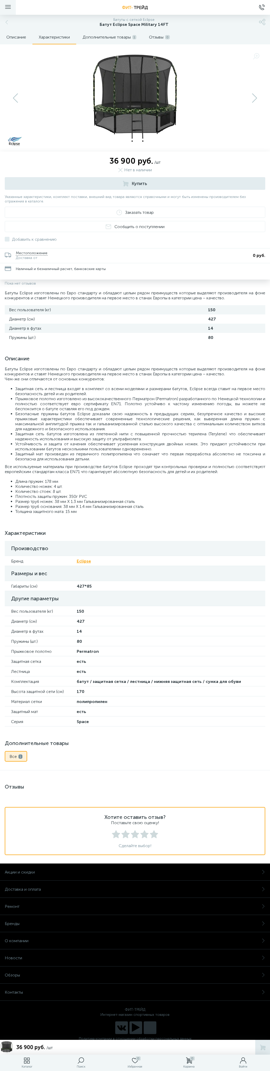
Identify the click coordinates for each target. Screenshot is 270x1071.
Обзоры (12, 975)
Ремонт (12, 906)
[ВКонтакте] (121, 1027)
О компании (16, 940)
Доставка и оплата (23, 889)
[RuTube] (135, 1027)
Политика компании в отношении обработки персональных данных (135, 1039)
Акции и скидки (20, 872)
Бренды (12, 923)
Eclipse (84, 561)
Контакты (14, 992)
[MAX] (150, 1027)
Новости (13, 957)
